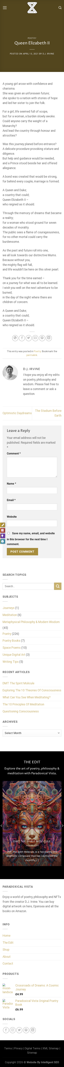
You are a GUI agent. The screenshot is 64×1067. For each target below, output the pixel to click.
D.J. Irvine (48, 54)
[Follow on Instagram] (13, 1030)
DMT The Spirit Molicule (18, 683)
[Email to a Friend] (35, 338)
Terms (8, 1048)
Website (12, 516)
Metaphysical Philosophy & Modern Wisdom (31, 622)
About (7, 956)
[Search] (60, 7)
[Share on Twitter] (29, 338)
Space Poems (12, 647)
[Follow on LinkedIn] (33, 1030)
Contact (8, 963)
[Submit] (57, 586)
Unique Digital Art (14, 654)
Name (11, 483)
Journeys (9, 608)
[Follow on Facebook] (6, 1030)
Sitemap (32, 1052)
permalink (31, 355)
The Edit (8, 942)
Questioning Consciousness (21, 711)
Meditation (10, 615)
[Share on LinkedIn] (49, 338)
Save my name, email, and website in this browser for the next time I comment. (31, 539)
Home (6, 935)
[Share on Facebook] (22, 338)
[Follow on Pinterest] (26, 1030)
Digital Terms (32, 1048)
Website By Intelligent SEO (43, 1062)
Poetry (32, 38)
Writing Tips (11, 661)
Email (11, 500)
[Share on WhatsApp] (15, 338)
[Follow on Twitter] (19, 1030)
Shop (6, 949)
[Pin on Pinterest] (42, 338)
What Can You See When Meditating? (27, 697)
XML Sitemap (50, 1048)
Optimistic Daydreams (17, 413)
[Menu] (5, 7)
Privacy (18, 1048)
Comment (14, 453)
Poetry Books (11, 640)
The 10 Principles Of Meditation (23, 704)
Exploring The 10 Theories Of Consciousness (32, 690)
